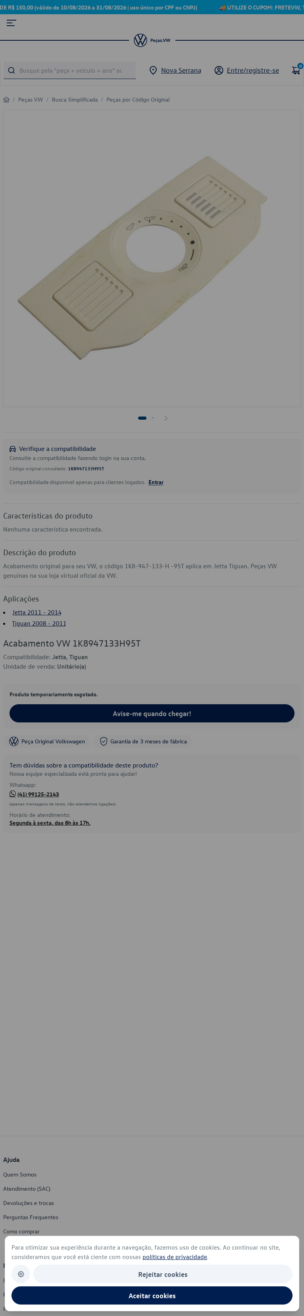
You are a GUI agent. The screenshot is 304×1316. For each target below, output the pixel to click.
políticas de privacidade (174, 1257)
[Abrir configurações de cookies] (20, 1274)
